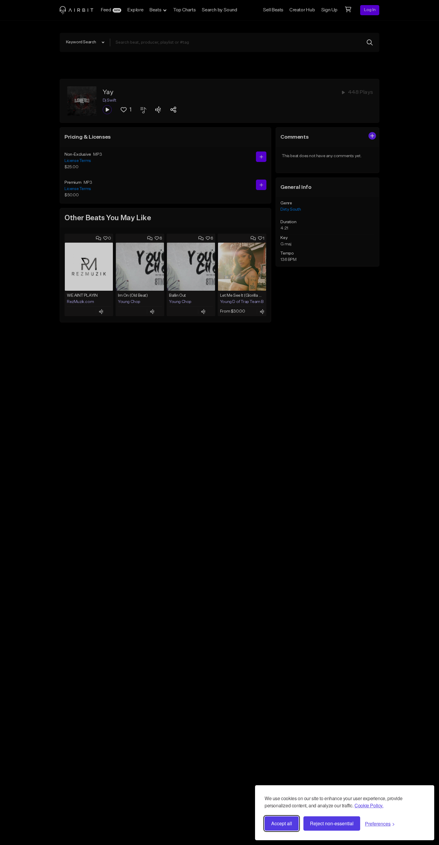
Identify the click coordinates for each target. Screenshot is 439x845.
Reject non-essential (332, 823)
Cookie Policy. (368, 805)
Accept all (281, 823)
